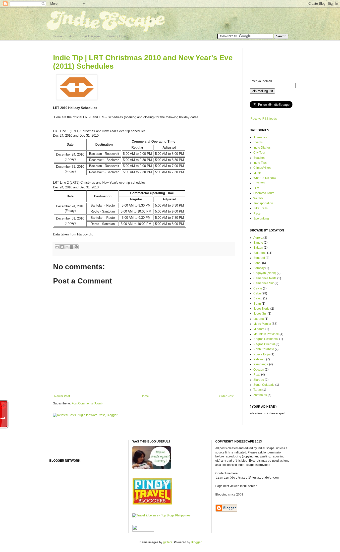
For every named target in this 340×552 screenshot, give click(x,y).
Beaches (259, 158)
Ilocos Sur (260, 313)
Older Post (226, 396)
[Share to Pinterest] (76, 246)
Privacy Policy (117, 36)
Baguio (258, 242)
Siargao (258, 380)
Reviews (259, 183)
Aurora (258, 237)
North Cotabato (263, 349)
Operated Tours (263, 193)
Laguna (258, 319)
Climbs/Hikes (262, 167)
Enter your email (261, 81)
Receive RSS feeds (263, 118)
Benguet (259, 258)
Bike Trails (260, 208)
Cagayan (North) (264, 273)
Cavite (257, 288)
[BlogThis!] (61, 246)
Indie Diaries (262, 147)
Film (256, 188)
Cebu (257, 293)
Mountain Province (266, 334)
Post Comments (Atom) (87, 403)
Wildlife (258, 198)
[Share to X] (66, 246)
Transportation (263, 203)
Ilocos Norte (261, 308)
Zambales (260, 395)
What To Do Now (264, 178)
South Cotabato (264, 384)
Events (258, 142)
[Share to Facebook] (71, 246)
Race (257, 213)
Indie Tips (260, 163)
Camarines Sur (263, 283)
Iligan (257, 303)
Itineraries (260, 137)
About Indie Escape (84, 36)
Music (257, 173)
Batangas (259, 253)
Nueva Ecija (261, 354)
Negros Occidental (266, 339)
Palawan (259, 359)
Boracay (259, 268)
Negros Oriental (264, 344)
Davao (257, 298)
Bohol (257, 263)
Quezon (258, 369)
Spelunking (261, 218)
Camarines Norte (265, 278)
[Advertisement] (269, 59)
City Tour (259, 152)
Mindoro (259, 329)
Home (57, 36)
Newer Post (62, 396)
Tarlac (257, 389)
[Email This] (57, 246)
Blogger (196, 542)
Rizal (256, 374)
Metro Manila (262, 324)
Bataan (258, 247)
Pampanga (260, 364)
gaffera (167, 542)
